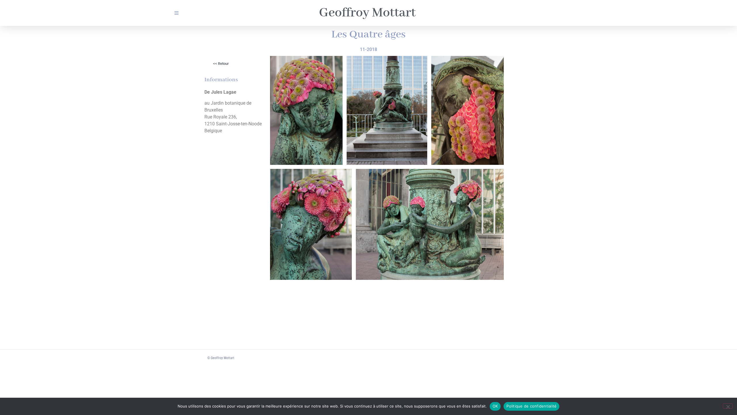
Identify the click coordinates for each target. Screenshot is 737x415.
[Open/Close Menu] (176, 13)
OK (495, 406)
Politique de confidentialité (531, 406)
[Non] (728, 406)
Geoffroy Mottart (367, 13)
